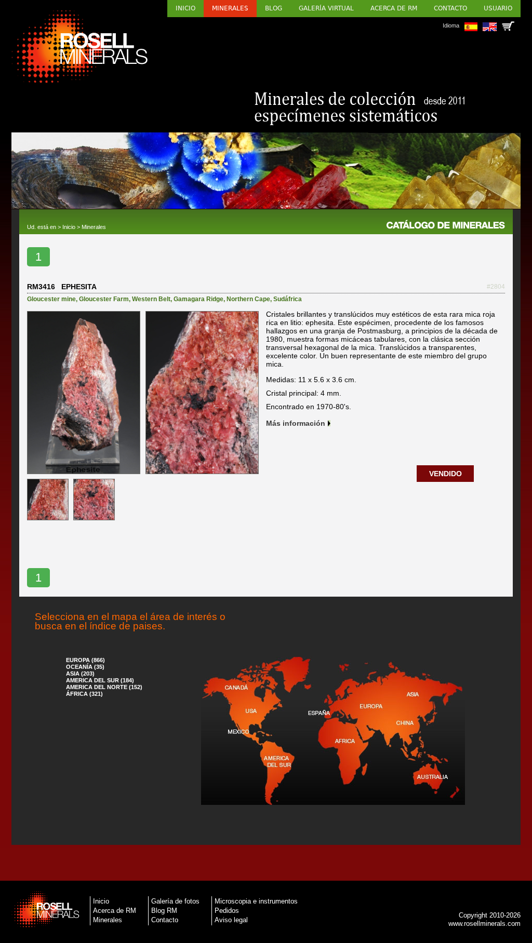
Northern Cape (248, 299)
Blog (273, 8)
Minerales (230, 8)
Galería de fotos (175, 901)
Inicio (185, 8)
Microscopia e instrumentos (256, 901)
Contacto (450, 8)
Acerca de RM (393, 8)
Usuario (498, 8)
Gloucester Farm (104, 299)
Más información (295, 423)
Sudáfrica (287, 299)
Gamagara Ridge (198, 299)
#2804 (496, 286)
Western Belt (151, 299)
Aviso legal (231, 920)
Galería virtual (326, 8)
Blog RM (164, 910)
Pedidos (227, 910)
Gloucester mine (51, 299)
